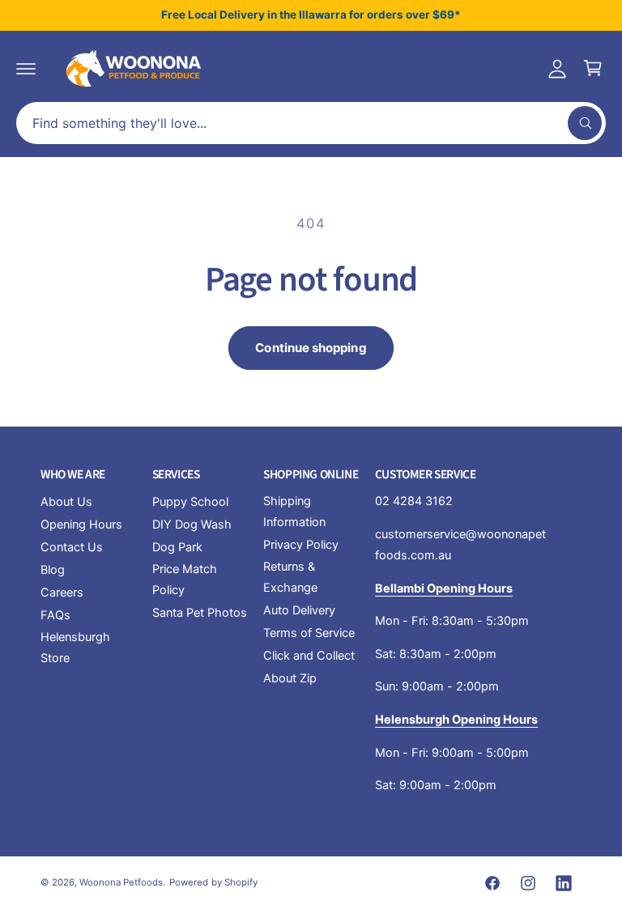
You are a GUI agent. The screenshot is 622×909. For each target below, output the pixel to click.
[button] (26, 68)
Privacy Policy (301, 544)
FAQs (55, 615)
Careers (61, 592)
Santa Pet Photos (199, 612)
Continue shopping (310, 347)
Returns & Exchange (290, 577)
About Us (66, 502)
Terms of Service (309, 633)
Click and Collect (309, 655)
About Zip (290, 678)
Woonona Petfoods (121, 882)
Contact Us (71, 547)
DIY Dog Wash (192, 524)
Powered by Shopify (213, 882)
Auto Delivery (299, 610)
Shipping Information (294, 511)
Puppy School (190, 502)
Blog (52, 570)
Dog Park (177, 547)
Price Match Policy (184, 579)
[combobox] (311, 123)
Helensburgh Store (75, 647)
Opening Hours (81, 524)
